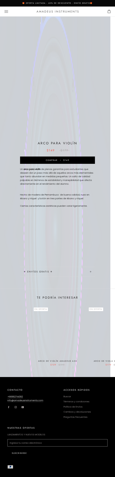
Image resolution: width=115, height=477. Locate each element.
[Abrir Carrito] (109, 11)
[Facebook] (8, 407)
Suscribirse (19, 453)
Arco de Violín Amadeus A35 (57, 361)
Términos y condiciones (76, 401)
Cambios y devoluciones (77, 411)
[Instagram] (16, 407)
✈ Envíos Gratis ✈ (38, 271)
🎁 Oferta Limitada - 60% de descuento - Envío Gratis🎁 (57, 3)
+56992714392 (15, 396)
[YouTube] (23, 407)
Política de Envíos (73, 406)
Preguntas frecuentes (75, 417)
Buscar (67, 396)
